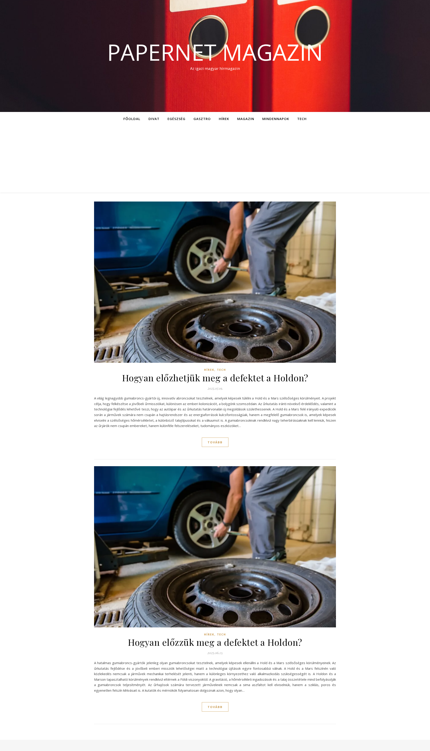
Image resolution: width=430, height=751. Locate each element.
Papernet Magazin (215, 52)
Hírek (224, 118)
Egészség (176, 118)
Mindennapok (275, 118)
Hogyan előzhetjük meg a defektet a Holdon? (215, 378)
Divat (153, 118)
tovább (215, 442)
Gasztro (202, 118)
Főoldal (131, 118)
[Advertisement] (215, 159)
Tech (302, 118)
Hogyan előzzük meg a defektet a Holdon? (215, 642)
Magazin (245, 118)
